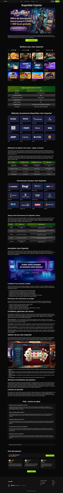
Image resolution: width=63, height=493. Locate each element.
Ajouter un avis (50, 455)
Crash (37, 50)
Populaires (13, 50)
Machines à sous (49, 50)
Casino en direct (24, 50)
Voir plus (31, 471)
